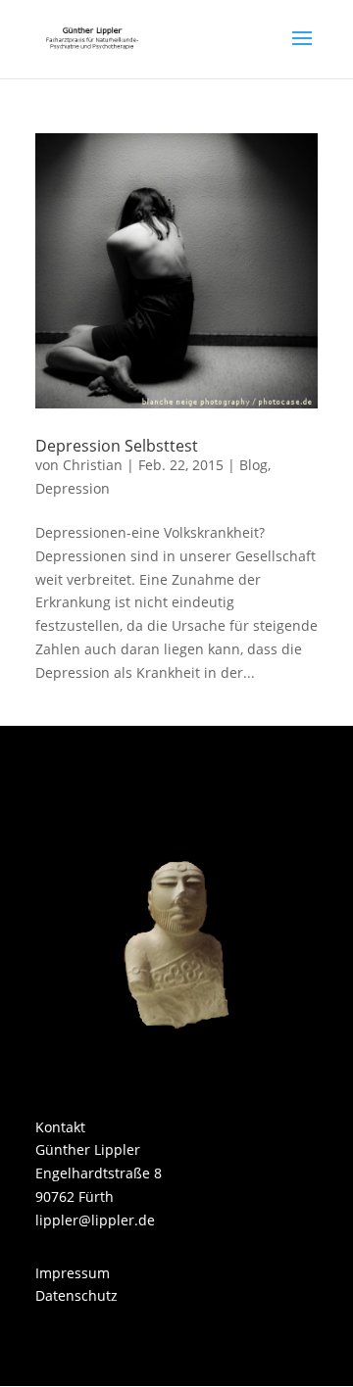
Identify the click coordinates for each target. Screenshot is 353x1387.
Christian (93, 464)
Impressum (72, 1273)
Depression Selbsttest (116, 445)
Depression (72, 488)
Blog (253, 464)
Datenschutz (76, 1295)
